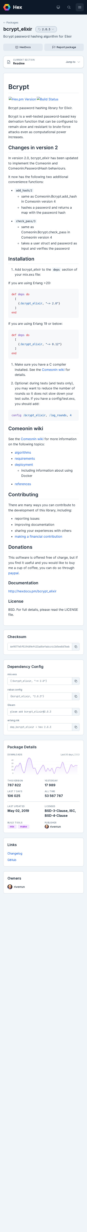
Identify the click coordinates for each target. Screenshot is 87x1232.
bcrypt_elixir (17, 29)
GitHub (11, 860)
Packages (12, 22)
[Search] (69, 7)
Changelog (14, 853)
